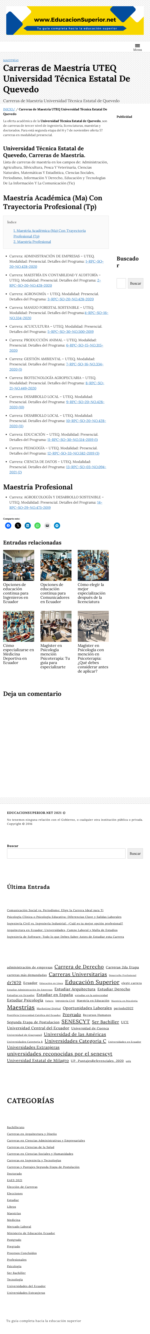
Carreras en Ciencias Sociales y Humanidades (40, 1153)
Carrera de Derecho (79, 967)
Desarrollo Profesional (122, 975)
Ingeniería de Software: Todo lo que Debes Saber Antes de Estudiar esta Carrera (65, 936)
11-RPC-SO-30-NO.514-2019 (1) (72, 439)
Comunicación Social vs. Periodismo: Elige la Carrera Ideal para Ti (55, 910)
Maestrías (11, 60)
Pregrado (72, 1014)
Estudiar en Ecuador (21, 995)
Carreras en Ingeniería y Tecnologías (34, 1160)
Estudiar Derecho (113, 989)
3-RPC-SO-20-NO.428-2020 (70, 299)
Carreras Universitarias (78, 974)
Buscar (135, 283)
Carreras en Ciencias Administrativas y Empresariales (46, 1140)
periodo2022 (123, 1008)
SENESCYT (76, 1021)
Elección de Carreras (22, 1187)
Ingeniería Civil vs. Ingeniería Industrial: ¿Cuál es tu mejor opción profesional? (65, 923)
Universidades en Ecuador (124, 1041)
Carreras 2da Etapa (122, 967)
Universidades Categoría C (75, 1041)
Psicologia (14, 1266)
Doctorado (14, 1173)
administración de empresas (30, 967)
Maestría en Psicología (124, 1000)
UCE (125, 1022)
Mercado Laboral (19, 1226)
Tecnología (15, 1279)
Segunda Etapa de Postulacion (33, 1022)
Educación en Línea (51, 983)
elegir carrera (131, 983)
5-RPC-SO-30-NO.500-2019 (70, 331)
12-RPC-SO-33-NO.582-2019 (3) (73, 453)
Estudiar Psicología (25, 1000)
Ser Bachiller (105, 1021)
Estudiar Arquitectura (75, 989)
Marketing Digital (49, 1008)
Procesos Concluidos (22, 1253)
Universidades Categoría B (25, 1041)
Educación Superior (92, 982)
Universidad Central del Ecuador (38, 1028)
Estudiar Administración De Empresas (30, 989)
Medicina (13, 1220)
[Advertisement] (133, 186)
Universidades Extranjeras (33, 1047)
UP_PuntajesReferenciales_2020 (97, 1061)
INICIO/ (9, 109)
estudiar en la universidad (91, 995)
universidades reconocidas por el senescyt (59, 1054)
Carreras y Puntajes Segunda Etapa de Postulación (43, 1167)
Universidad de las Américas (75, 1034)
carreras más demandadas (27, 975)
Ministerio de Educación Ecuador (31, 1233)
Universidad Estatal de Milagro (38, 1060)
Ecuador (30, 983)
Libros (11, 1206)
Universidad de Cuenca (90, 1028)
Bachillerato (15, 1127)
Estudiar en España (55, 994)
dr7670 (14, 982)
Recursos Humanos (97, 1015)
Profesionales (17, 1259)
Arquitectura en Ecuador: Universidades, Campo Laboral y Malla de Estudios (62, 930)
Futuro (49, 1000)
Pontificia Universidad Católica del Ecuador (34, 1015)
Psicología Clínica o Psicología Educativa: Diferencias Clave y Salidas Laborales (64, 917)
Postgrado (14, 1240)
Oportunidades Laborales (87, 1007)
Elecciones (15, 1193)
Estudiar (13, 1200)
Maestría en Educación (93, 1000)
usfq (128, 1061)
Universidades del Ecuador (26, 1286)
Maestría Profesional (32, 241)
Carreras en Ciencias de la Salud (30, 1147)
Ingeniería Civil (65, 1000)
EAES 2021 (14, 1180)
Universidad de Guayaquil (24, 1034)
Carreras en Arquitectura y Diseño (32, 1134)
